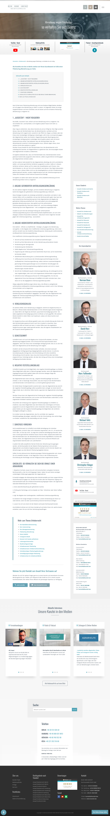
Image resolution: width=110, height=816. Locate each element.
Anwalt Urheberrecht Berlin (85, 189)
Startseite (15, 61)
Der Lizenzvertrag (25, 527)
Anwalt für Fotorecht (83, 222)
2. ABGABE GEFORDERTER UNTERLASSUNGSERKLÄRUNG (33, 81)
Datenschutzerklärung (18, 798)
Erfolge (14, 785)
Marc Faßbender (85, 373)
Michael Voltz (85, 420)
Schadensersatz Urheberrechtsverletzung (32, 549)
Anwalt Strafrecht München (41, 799)
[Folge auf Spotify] (66, 796)
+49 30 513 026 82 (84, 535)
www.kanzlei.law (92, 799)
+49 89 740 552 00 (55, 737)
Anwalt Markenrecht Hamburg (41, 788)
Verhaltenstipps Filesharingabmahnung (31, 551)
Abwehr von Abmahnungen (85, 214)
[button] (18, 672)
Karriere (14, 787)
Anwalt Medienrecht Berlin (40, 784)
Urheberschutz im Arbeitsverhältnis (30, 556)
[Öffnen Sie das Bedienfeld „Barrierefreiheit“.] (3, 812)
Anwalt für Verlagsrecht (84, 227)
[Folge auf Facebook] (58, 796)
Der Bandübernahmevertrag (28, 524)
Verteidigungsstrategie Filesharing (30, 553)
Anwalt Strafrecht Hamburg (41, 792)
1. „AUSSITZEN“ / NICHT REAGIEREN (28, 79)
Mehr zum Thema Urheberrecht (27, 97)
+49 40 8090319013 (95, 788)
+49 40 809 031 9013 (85, 562)
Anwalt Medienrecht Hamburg (41, 790)
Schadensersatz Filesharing (28, 546)
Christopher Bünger (85, 464)
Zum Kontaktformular (39, 585)
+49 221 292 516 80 (52, 741)
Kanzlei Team (16, 780)
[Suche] (85, 9)
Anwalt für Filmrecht (83, 220)
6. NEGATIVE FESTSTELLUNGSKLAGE (28, 90)
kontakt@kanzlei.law (85, 539)
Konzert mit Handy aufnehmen (29, 539)
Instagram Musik (25, 536)
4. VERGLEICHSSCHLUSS (25, 85)
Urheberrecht (22, 61)
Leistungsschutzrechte (26, 541)
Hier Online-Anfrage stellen (100, 812)
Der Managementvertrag (27, 529)
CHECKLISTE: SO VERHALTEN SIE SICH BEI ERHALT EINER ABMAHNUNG (37, 94)
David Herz (85, 328)
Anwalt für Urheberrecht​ (84, 211)
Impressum (15, 796)
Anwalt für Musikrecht (83, 225)
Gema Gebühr (24, 534)
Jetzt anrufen (20, 585)
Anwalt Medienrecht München (41, 797)
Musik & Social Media (83, 236)
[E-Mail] (96, 9)
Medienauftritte (17, 782)
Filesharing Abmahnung (27, 532)
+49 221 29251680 (84, 585)
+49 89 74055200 (84, 574)
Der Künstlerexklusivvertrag (85, 229)
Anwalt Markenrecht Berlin (40, 782)
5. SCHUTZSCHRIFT (24, 88)
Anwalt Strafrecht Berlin (40, 786)
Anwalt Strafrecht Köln (39, 801)
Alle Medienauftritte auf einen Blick (55, 683)
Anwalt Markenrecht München (41, 795)
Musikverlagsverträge (26, 544)
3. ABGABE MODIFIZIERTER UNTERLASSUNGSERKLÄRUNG (34, 83)
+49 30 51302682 (92, 786)
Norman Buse (85, 280)
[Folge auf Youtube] (62, 796)
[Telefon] (90, 9)
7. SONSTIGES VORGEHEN (26, 92)
